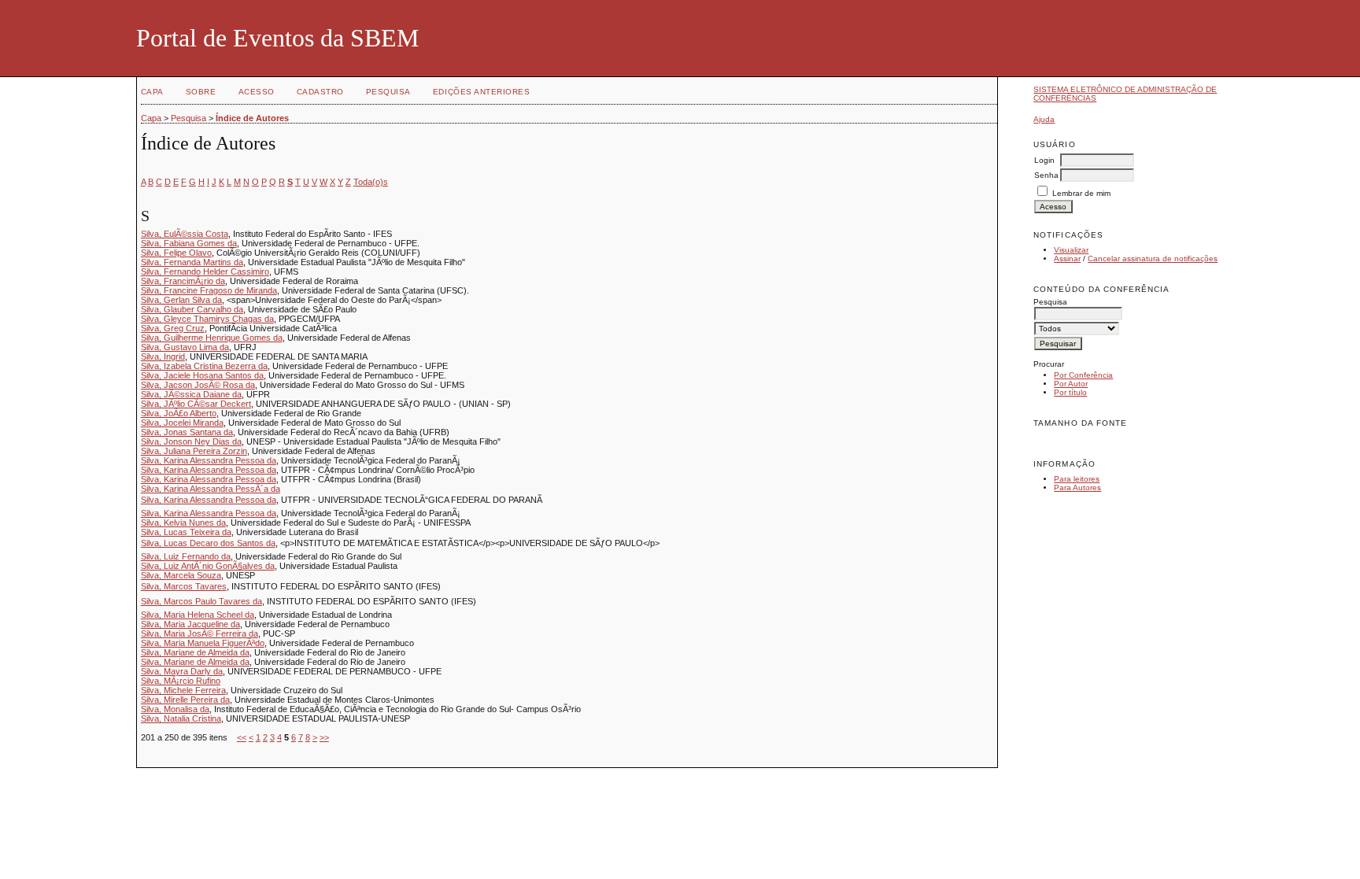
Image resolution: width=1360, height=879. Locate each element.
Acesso (256, 91)
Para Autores (1077, 487)
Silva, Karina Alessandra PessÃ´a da (210, 488)
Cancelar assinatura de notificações (1153, 258)
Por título (1070, 392)
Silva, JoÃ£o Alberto (178, 413)
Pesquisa (388, 91)
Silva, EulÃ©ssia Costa (184, 233)
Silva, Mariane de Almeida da (195, 652)
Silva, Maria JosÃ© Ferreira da (199, 633)
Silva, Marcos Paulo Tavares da (201, 601)
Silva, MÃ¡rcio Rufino (180, 680)
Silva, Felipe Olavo (176, 252)
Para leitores (1076, 479)
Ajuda (1044, 119)
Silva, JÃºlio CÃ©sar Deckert (196, 403)
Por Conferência (1083, 375)
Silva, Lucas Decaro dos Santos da (208, 543)
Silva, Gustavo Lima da (185, 347)
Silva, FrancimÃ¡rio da (183, 281)
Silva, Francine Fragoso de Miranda (209, 290)
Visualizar (1071, 250)
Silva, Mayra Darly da (182, 671)
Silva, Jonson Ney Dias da (191, 441)
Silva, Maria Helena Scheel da (197, 614)
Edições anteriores (481, 91)
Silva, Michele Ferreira (183, 690)
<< (241, 737)
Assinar (1067, 258)
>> (324, 737)
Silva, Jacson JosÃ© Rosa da (198, 385)
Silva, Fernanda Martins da (192, 262)
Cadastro (320, 91)
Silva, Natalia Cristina (181, 718)
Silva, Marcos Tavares (184, 586)
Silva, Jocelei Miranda (182, 422)
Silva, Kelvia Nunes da (183, 522)
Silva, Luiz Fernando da (186, 556)
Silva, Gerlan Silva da (181, 300)
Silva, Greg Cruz (173, 328)
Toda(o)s (370, 182)
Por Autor (1071, 383)
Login (1044, 160)
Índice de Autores (252, 118)
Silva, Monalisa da (175, 709)
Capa (152, 91)
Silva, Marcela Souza (181, 575)
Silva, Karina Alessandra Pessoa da (208, 460)
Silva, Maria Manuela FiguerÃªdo (202, 643)
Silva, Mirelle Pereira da (185, 699)
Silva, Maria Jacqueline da (190, 624)
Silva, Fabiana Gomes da (189, 243)
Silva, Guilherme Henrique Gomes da (212, 337)
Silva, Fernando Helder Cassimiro (205, 271)
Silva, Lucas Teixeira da (186, 532)
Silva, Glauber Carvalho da (192, 309)
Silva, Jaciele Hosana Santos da (202, 375)
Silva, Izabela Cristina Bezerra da (204, 366)
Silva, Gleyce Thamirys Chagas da (207, 318)
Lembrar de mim (1081, 193)
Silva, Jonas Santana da (187, 432)
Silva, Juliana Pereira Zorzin (194, 451)
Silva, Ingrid (163, 356)
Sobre (201, 91)
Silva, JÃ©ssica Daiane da (191, 394)
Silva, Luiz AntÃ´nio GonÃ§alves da (208, 566)
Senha (1046, 175)
